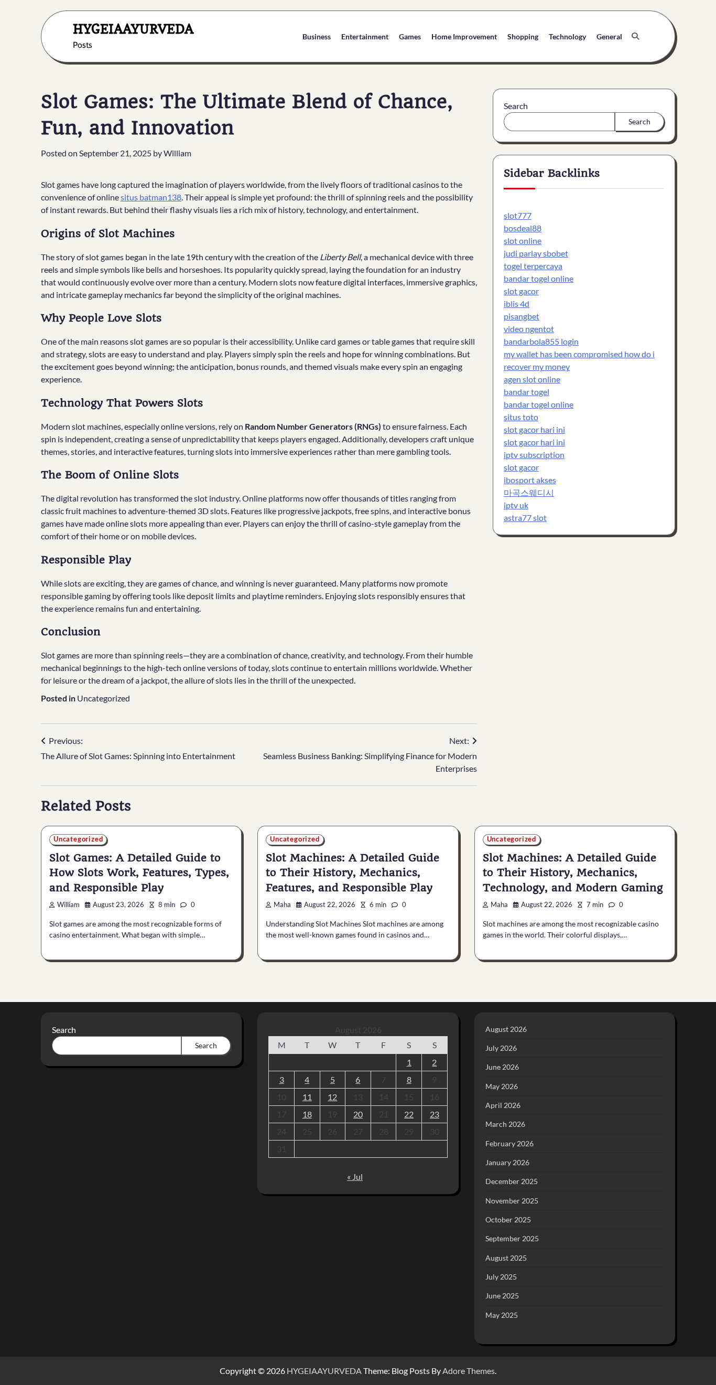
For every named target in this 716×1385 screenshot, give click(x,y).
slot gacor (521, 291)
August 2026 (506, 1029)
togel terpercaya (533, 266)
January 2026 (507, 1162)
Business (316, 36)
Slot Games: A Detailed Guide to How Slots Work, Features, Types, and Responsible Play (139, 872)
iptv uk (516, 505)
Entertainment (364, 36)
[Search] (635, 36)
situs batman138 (151, 197)
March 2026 (505, 1124)
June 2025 (502, 1295)
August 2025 (506, 1257)
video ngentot (529, 329)
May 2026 (501, 1086)
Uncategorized (103, 698)
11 (307, 1097)
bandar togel (526, 392)
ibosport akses (530, 480)
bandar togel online (538, 279)
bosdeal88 (522, 228)
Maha (282, 905)
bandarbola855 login (541, 342)
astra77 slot (525, 518)
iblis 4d (516, 304)
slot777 (517, 216)
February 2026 (509, 1143)
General (609, 36)
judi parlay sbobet (536, 254)
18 (307, 1114)
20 (358, 1114)
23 (434, 1114)
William (177, 153)
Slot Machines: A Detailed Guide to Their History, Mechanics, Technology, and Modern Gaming (573, 872)
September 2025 (512, 1238)
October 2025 (508, 1219)
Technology (567, 36)
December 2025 (511, 1181)
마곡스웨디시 (529, 493)
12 (332, 1097)
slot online (522, 241)
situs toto (521, 417)
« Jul (355, 1176)
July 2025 (501, 1276)
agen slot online (532, 380)
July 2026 (501, 1047)
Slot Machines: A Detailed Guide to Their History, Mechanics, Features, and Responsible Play (352, 872)
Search (516, 106)
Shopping (522, 36)
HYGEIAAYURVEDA (133, 28)
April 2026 (502, 1105)
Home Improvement (464, 36)
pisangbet (521, 317)
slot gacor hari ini (534, 430)
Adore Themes (468, 1371)
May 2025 (501, 1315)
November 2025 (511, 1200)
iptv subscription (534, 455)
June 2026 (502, 1066)
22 (409, 1114)
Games (410, 36)
